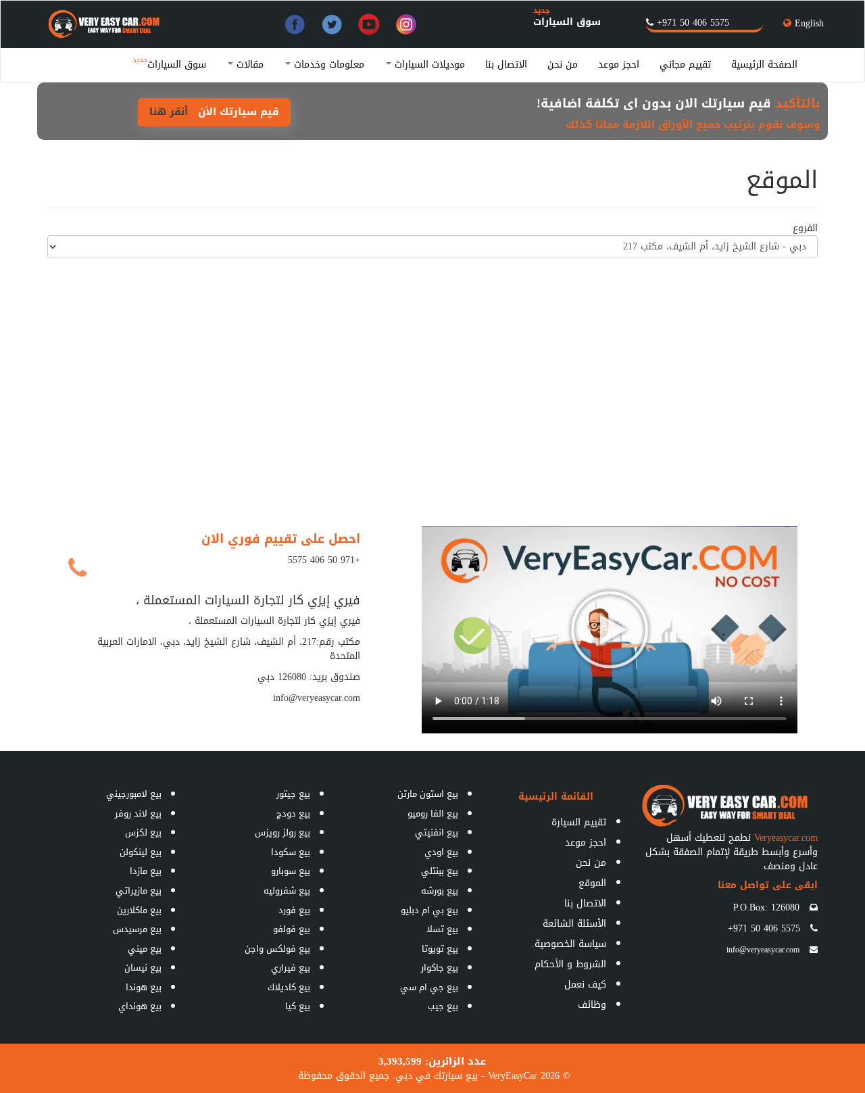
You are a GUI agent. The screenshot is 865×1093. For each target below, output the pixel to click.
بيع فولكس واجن (277, 948)
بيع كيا (297, 1006)
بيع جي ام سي (429, 987)
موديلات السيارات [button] (428, 64)
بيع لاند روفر (138, 813)
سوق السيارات (567, 22)
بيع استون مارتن (427, 793)
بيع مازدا (146, 871)
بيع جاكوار (439, 967)
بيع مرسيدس (137, 929)
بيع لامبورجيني (134, 793)
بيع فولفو (291, 929)
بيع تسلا (442, 929)
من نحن (562, 64)
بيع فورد (294, 910)
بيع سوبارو (290, 871)
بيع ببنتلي (439, 871)
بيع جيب (443, 1006)
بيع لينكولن (141, 852)
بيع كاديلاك (289, 987)
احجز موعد (618, 64)
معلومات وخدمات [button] (327, 64)
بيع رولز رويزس (282, 832)
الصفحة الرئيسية (764, 64)
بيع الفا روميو (432, 813)
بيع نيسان (143, 967)
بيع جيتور (293, 793)
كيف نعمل (585, 984)
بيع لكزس (143, 832)
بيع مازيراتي (139, 890)
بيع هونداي (140, 1006)
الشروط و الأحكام (570, 964)
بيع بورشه (439, 890)
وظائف (592, 1005)
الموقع (592, 883)
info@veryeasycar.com (762, 949)
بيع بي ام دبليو (429, 910)
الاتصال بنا (506, 64)
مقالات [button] (248, 64)
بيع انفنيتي (436, 832)
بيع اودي (441, 852)
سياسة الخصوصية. (569, 944)
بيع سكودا (290, 852)
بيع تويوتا (440, 948)
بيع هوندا (144, 987)
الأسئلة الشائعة (574, 924)
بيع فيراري (290, 967)
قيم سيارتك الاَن (214, 111)
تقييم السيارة (578, 822)
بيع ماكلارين (139, 910)
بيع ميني (145, 948)
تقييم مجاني (685, 64)
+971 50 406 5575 (693, 23)
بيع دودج (293, 813)
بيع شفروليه (287, 890)
